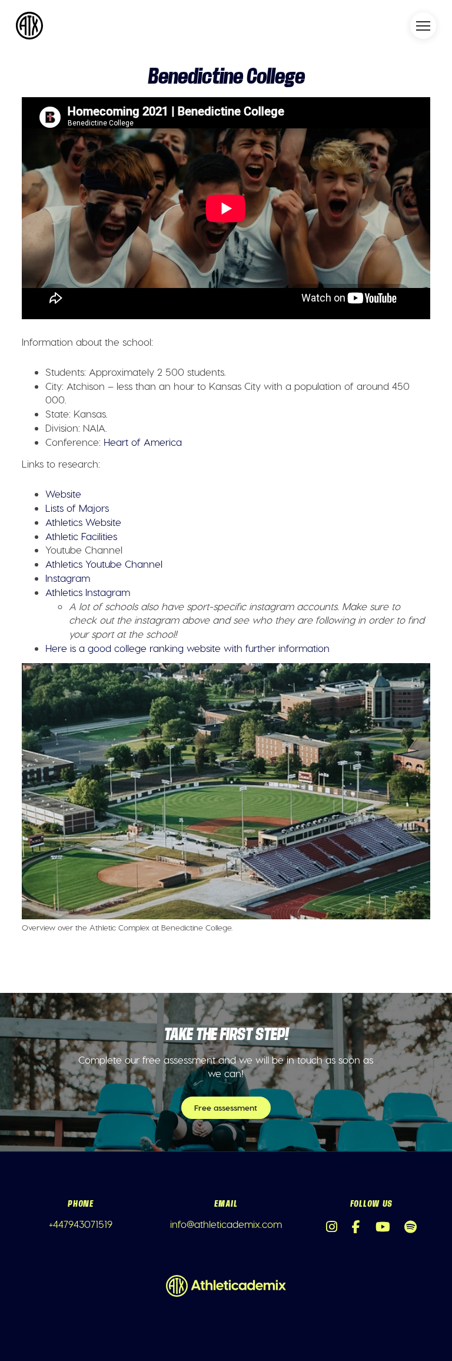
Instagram (67, 578)
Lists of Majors (77, 508)
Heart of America (143, 442)
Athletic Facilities (81, 536)
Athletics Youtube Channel (103, 563)
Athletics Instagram (87, 592)
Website (63, 493)
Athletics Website (83, 522)
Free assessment (225, 1107)
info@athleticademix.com (226, 1224)
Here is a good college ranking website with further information (187, 648)
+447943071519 (80, 1224)
